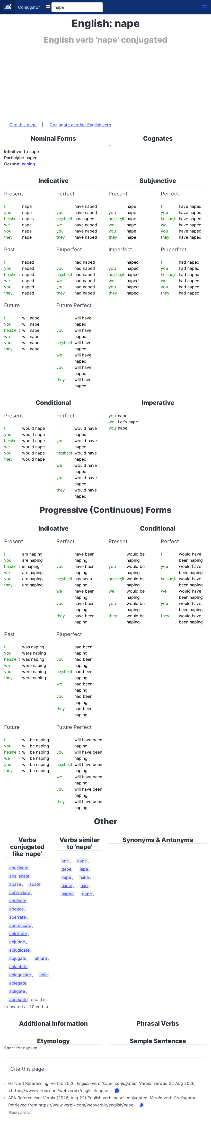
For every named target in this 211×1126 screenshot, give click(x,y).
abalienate (19, 876)
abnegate (18, 999)
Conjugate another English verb (80, 124)
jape (84, 869)
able (43, 974)
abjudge (17, 941)
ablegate (17, 983)
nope (87, 893)
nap (84, 885)
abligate (17, 991)
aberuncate (20, 925)
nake (84, 877)
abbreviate (19, 892)
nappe (67, 893)
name (66, 885)
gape (66, 869)
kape (66, 877)
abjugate (17, 958)
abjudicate (19, 950)
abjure (41, 958)
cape (82, 860)
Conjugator (29, 7)
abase (15, 884)
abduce (16, 908)
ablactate (18, 966)
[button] (204, 7)
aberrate (17, 917)
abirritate (18, 933)
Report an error (20, 1112)
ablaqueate (20, 974)
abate (34, 884)
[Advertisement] (105, 80)
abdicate (17, 900)
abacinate (18, 867)
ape (65, 860)
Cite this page (23, 124)
